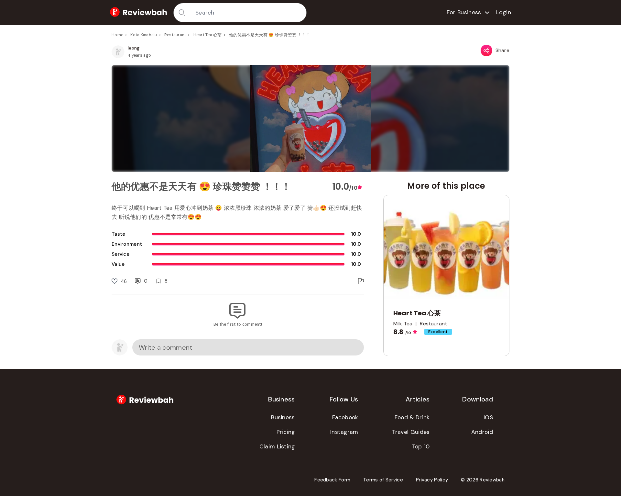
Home (117, 35)
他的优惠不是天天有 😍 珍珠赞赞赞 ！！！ (269, 35)
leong (134, 48)
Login (503, 12)
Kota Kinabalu (143, 35)
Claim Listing (277, 446)
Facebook (345, 417)
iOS (488, 417)
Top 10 (421, 446)
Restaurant (175, 35)
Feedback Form (332, 480)
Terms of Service (383, 480)
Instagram (344, 431)
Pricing (286, 431)
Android (482, 431)
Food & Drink (412, 417)
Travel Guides (411, 431)
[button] (310, 118)
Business (283, 417)
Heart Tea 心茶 (207, 35)
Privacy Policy (432, 480)
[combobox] (249, 12)
